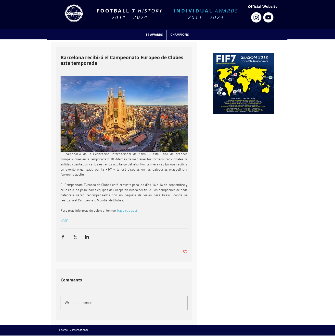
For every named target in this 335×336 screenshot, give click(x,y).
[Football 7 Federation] (256, 17)
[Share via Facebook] (63, 236)
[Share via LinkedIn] (87, 236)
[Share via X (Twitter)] (75, 236)
